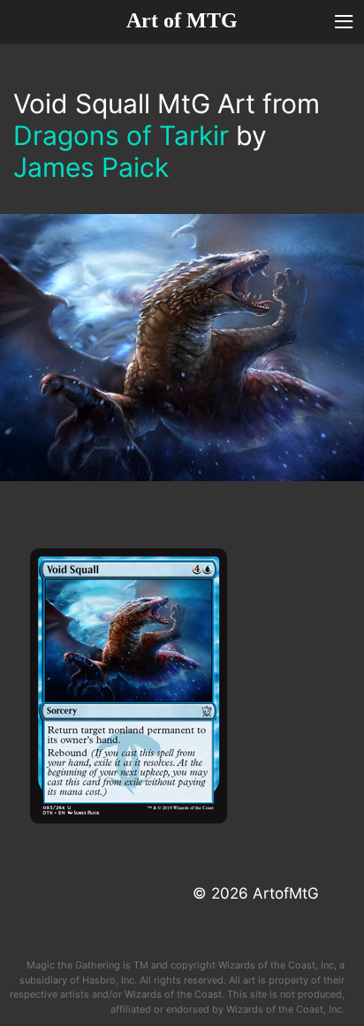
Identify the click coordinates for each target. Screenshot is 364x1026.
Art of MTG (182, 20)
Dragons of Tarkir (121, 135)
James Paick (91, 167)
